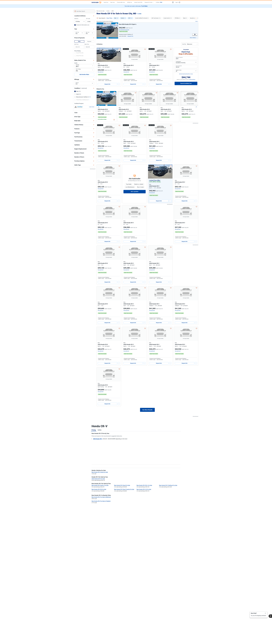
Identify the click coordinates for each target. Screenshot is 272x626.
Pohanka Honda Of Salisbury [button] (125, 34)
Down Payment (179, 65)
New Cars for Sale (100, 11)
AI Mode (159, 2)
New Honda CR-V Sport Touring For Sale (124, 489)
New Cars (112, 2)
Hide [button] (196, 21)
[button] (173, 2)
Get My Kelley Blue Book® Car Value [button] (186, 73)
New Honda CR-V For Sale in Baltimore (101, 497)
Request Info (107, 84)
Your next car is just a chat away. (136, 6)
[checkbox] (78, 53)
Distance (76, 18)
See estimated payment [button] (124, 29)
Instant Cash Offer (138, 2)
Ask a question (134, 191)
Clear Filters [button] (109, 18)
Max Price (87, 44)
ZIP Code (88, 18)
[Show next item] (170, 171)
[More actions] (119, 84)
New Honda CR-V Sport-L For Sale (100, 485)
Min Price (76, 44)
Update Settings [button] (192, 79)
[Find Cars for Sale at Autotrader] (96, 2)
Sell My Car (129, 2)
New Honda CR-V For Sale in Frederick (101, 501)
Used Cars (106, 2)
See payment (100, 72)
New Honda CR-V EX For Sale (99, 489)
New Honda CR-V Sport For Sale (122, 485)
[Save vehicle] (116, 24)
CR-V (113, 11)
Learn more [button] (91, 106)
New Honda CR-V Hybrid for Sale (100, 472)
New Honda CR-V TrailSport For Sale (168, 485)
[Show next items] (196, 18)
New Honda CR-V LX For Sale (144, 489)
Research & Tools (148, 2)
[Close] (265, 613)
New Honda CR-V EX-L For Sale (144, 485)
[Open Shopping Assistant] (270, 616)
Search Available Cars (186, 83)
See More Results (147, 410)
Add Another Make (84, 74)
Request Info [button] (130, 36)
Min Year (77, 32)
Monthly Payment (179, 57)
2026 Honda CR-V (97, 439)
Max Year (87, 32)
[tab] (93, 430)
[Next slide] (196, 106)
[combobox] (84, 11)
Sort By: (184, 44)
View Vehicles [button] (193, 37)
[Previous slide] (98, 106)
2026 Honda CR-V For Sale (98, 478)
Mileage (77, 82)
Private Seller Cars (121, 2)
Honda (107, 11)
